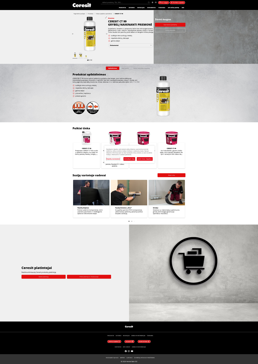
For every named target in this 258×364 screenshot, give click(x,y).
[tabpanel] (129, 95)
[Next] (106, 34)
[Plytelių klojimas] (91, 199)
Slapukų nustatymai (113, 159)
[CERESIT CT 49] (171, 150)
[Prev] (73, 34)
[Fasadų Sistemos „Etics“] (129, 199)
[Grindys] (167, 199)
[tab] (112, 68)
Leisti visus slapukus (145, 159)
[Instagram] (128, 351)
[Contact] (156, 2)
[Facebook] (126, 351)
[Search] (149, 2)
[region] (129, 154)
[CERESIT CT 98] (86, 150)
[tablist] (129, 222)
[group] (90, 39)
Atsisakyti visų (129, 159)
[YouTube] (132, 351)
